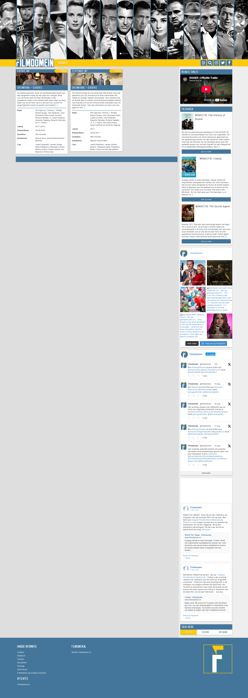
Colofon (20, 652)
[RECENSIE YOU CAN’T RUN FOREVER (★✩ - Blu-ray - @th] (219, 299)
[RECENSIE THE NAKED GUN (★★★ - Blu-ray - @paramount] (193, 272)
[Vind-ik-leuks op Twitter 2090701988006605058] (199, 375)
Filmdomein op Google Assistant (31, 673)
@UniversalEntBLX (209, 372)
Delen (188, 558)
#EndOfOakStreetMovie (212, 456)
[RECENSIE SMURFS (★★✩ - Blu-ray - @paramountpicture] (193, 299)
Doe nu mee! (206, 151)
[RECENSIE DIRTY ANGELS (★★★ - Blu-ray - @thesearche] (193, 326)
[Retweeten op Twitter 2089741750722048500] (194, 418)
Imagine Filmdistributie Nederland (206, 520)
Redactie (21, 655)
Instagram (223, 632)
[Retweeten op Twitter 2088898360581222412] (194, 464)
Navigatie (63, 62)
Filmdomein (193, 364)
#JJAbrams (222, 458)
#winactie (192, 370)
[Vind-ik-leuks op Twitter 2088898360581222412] (199, 464)
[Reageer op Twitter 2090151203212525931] (189, 395)
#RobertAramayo (205, 389)
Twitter (188, 632)
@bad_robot (193, 461)
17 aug (217, 426)
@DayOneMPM (194, 372)
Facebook (205, 632)
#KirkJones (192, 389)
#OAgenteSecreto (203, 431)
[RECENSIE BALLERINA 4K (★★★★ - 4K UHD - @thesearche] (219, 272)
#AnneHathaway (195, 458)
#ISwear (195, 387)
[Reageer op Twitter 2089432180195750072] (189, 437)
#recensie (192, 412)
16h (216, 364)
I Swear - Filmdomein (193, 597)
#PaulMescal (202, 370)
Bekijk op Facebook (190, 555)
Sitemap (21, 666)
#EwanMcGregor (209, 458)
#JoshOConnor (214, 370)
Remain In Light (190, 522)
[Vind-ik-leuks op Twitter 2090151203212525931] (199, 395)
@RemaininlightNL (211, 392)
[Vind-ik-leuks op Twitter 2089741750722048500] (199, 418)
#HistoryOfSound (199, 367)
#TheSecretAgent (199, 429)
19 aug (217, 384)
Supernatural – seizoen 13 (29, 87)
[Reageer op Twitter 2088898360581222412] (189, 464)
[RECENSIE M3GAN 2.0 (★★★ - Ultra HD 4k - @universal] (219, 326)
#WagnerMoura (217, 431)
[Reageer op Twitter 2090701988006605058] (189, 375)
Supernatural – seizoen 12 (84, 87)
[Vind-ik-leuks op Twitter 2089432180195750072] (199, 437)
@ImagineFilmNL (195, 392)
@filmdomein (205, 364)
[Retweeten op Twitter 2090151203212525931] (194, 395)
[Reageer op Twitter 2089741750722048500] (189, 418)
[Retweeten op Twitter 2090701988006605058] (194, 375)
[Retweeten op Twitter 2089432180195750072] (194, 437)
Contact (20, 659)
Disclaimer (22, 662)
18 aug (217, 404)
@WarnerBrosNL (206, 461)
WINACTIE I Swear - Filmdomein (198, 535)
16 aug (217, 445)
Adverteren (22, 669)
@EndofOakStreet (195, 456)
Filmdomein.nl (23, 684)
